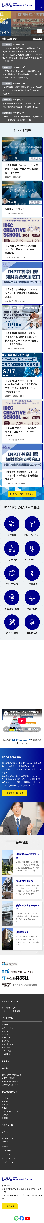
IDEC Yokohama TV (21, 740)
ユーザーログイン (8, 1162)
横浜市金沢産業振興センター (12, 1081)
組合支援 (5, 1141)
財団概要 (5, 1098)
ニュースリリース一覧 (10, 1111)
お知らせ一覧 (7, 1125)
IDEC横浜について (10, 1092)
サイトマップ (7, 1154)
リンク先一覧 (7, 1151)
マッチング (6, 1031)
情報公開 (5, 1101)
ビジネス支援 (7, 1018)
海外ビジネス (7, 1038)
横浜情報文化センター (10, 1085)
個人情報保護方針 (8, 1158)
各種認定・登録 (7, 1044)
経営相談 (5, 1024)
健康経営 (5, 1115)
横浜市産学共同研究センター (12, 1075)
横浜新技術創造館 (8, 1078)
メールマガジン (7, 1138)
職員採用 (5, 1118)
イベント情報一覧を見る (22, 494)
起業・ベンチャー (8, 1028)
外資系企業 (6, 1047)
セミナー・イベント (10, 1001)
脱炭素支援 (6, 1054)
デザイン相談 (7, 1051)
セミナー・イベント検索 (11, 1011)
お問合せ (5, 1147)
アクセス (5, 1105)
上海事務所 (6, 1041)
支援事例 (5, 1061)
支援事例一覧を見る (15, 793)
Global (4, 1108)
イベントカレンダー (9, 1008)
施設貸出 (5, 1068)
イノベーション (7, 1034)
